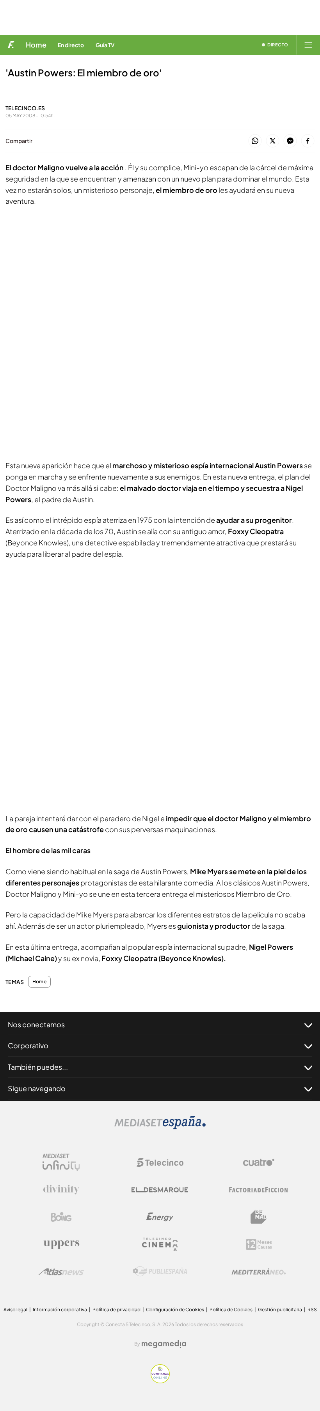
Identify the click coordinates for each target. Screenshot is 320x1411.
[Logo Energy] (160, 1217)
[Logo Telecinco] (160, 1162)
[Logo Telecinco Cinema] (160, 1244)
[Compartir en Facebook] (308, 141)
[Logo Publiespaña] (160, 1271)
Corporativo (28, 1045)
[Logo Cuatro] (258, 1162)
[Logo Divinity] (61, 1189)
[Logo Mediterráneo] (258, 1271)
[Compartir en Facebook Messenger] (290, 141)
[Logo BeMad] (259, 1217)
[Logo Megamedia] (164, 1344)
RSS (312, 1309)
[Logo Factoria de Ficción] (258, 1189)
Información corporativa (60, 1309)
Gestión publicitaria (280, 1309)
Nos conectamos (36, 1024)
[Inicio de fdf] (11, 45)
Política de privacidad (116, 1309)
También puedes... (38, 1066)
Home (36, 44)
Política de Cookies (231, 1309)
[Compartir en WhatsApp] (255, 141)
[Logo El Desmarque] (160, 1189)
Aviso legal (15, 1309)
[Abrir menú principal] (308, 45)
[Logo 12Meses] (259, 1244)
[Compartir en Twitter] (272, 141)
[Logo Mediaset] (160, 1127)
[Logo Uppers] (61, 1244)
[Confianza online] (160, 1381)
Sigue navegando (37, 1088)
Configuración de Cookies (175, 1309)
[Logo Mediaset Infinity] (61, 1162)
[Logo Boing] (61, 1217)
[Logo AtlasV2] (61, 1271)
